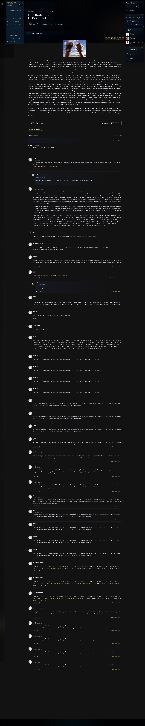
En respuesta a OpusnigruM (39, 299)
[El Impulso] (30, 257)
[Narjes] (30, 297)
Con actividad (119, 153)
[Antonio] (30, 511)
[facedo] (30, 400)
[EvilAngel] (30, 312)
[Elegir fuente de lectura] (114, 38)
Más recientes (104, 153)
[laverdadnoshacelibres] (30, 563)
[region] (134, 363)
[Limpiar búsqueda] (47, 154)
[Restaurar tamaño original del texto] (112, 38)
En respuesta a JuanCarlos (41, 177)
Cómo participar (116, 140)
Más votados (114, 153)
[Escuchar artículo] (117, 38)
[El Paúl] (32, 174)
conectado (40, 147)
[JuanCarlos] (30, 160)
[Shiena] (30, 337)
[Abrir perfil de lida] (30, 233)
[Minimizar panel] (142, 2)
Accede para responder (108, 169)
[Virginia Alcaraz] (30, 326)
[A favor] (34, 169)
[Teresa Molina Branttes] (30, 244)
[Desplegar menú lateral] (3, 2)
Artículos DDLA (39, 11)
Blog (29, 11)
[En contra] (38, 169)
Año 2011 (33, 11)
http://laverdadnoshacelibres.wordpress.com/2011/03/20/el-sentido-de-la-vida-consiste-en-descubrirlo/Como (62, 568)
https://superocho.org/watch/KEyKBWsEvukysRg (46, 166)
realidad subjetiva (58, 64)
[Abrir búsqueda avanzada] (142, 10)
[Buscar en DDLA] (127, 10)
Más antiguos (109, 153)
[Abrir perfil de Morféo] (32, 282)
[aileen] (30, 272)
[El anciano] (30, 189)
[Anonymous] (30, 356)
